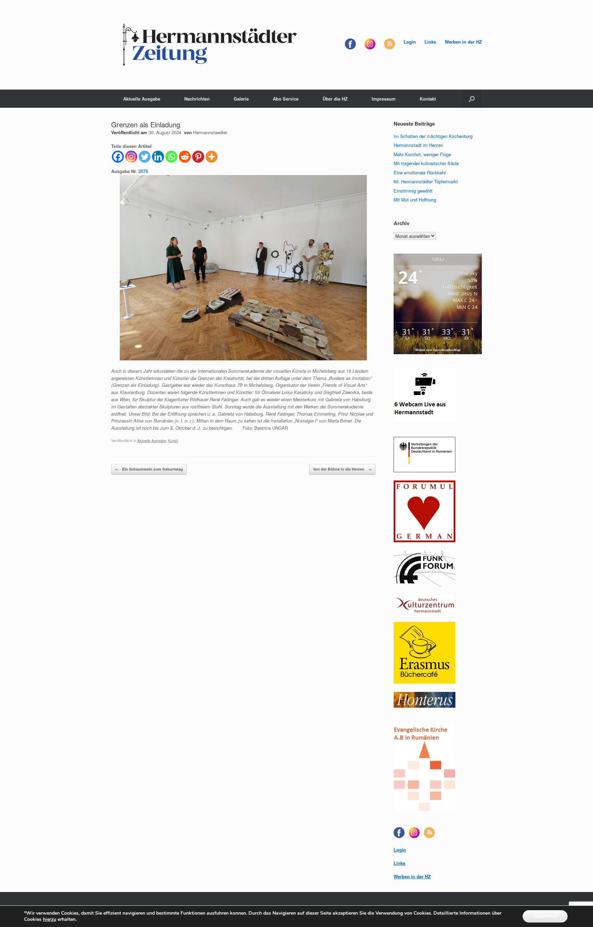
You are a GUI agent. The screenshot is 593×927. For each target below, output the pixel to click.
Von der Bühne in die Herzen (342, 469)
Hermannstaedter (210, 132)
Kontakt (428, 98)
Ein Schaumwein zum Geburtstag (149, 469)
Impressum (384, 98)
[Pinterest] (198, 157)
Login (410, 41)
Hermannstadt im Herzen (418, 145)
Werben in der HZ (463, 41)
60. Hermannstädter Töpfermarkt (426, 181)
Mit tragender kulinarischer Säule (426, 163)
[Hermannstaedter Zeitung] (209, 44)
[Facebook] (118, 157)
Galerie (241, 98)
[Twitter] (145, 157)
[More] (212, 157)
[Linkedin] (158, 157)
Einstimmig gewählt (413, 190)
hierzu (49, 919)
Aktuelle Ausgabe (141, 98)
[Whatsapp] (171, 157)
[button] (472, 99)
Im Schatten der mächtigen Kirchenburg (433, 136)
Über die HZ (335, 98)
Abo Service (286, 98)
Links (430, 41)
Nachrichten (197, 98)
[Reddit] (185, 157)
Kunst (173, 440)
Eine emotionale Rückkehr (420, 172)
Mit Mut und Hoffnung (415, 199)
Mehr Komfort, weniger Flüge (422, 154)
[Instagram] (131, 157)
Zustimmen (545, 916)
